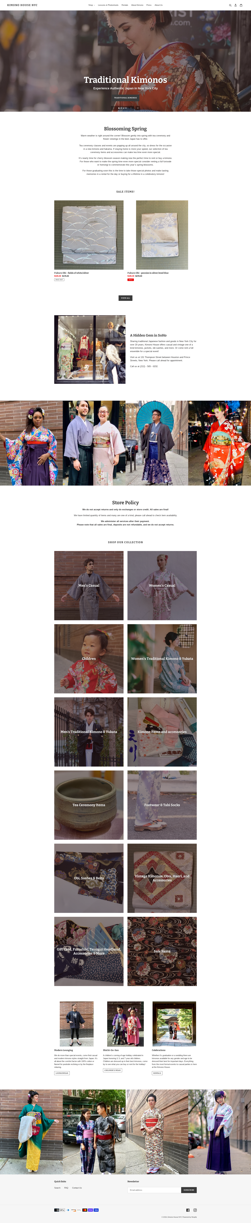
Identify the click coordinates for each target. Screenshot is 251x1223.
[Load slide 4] (126, 108)
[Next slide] (131, 108)
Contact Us (77, 1188)
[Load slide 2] (121, 108)
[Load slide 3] (124, 108)
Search (57, 1188)
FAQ (66, 1188)
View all (125, 298)
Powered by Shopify (189, 1217)
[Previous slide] (114, 108)
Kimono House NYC (22, 5)
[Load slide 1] (119, 108)
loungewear (62, 1073)
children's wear (112, 1070)
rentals (157, 1073)
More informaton (125, 98)
